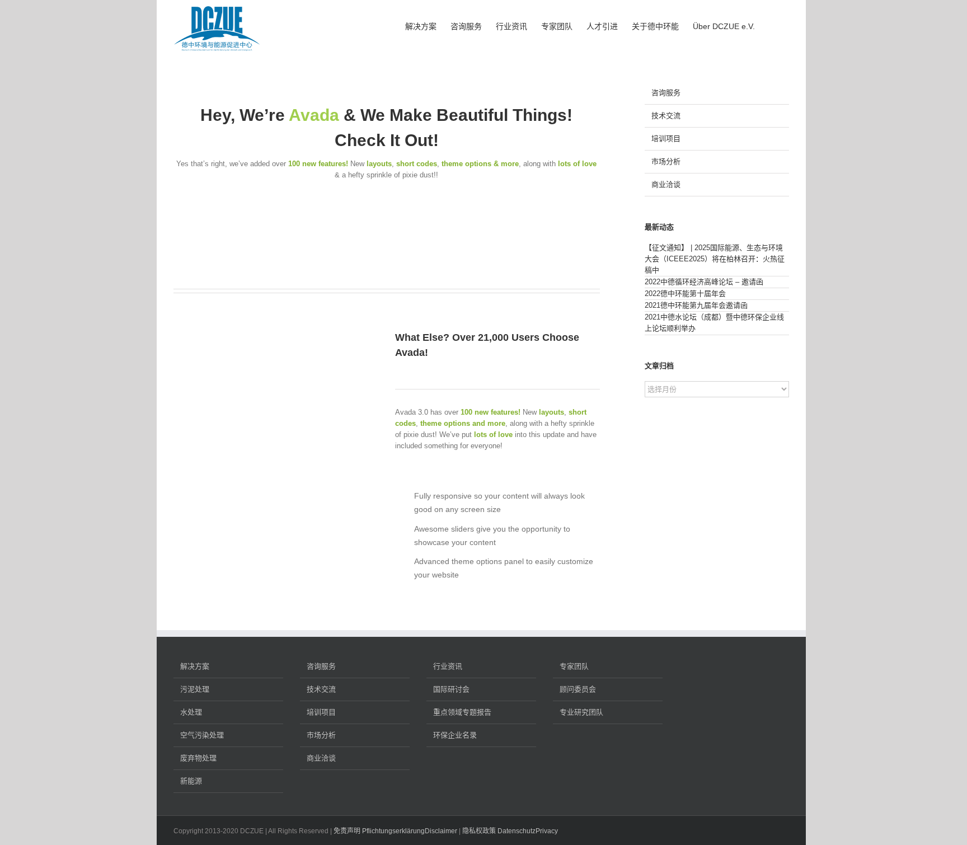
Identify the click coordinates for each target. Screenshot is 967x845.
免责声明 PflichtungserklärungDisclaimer (395, 831)
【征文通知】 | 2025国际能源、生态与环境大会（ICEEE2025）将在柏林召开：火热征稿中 (715, 258)
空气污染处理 (202, 735)
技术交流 (665, 115)
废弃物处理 (198, 758)
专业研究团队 (581, 712)
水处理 (191, 712)
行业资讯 (447, 666)
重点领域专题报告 (462, 712)
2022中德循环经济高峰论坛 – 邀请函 (704, 282)
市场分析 (665, 161)
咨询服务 (665, 92)
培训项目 (665, 138)
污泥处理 (194, 689)
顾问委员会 (578, 689)
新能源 (191, 781)
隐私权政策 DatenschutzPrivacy (510, 831)
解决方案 (194, 666)
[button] (772, 25)
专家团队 (574, 666)
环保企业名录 (455, 735)
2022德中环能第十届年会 (685, 293)
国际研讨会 (451, 689)
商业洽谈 (665, 184)
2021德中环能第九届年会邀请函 (696, 305)
